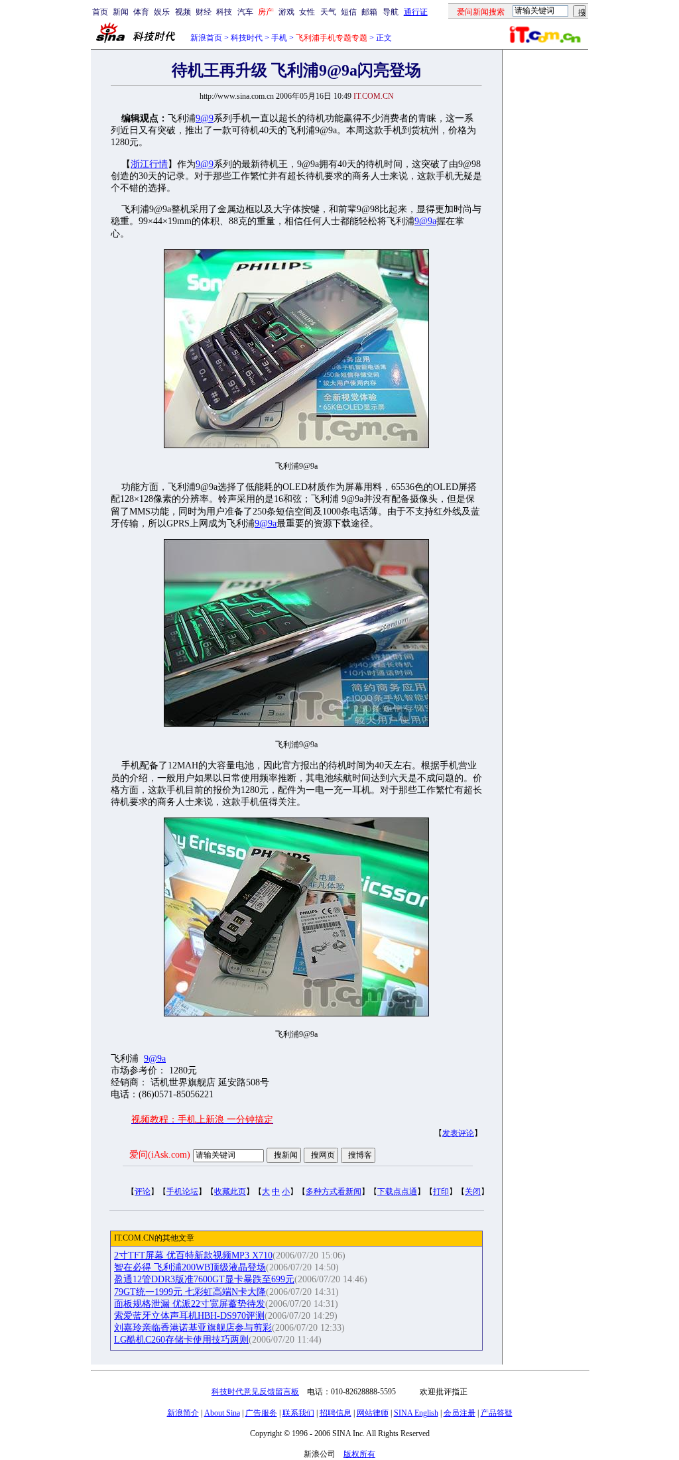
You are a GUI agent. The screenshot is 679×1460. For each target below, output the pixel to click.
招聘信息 (335, 1413)
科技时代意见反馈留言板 (255, 1391)
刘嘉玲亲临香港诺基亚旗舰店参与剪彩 (193, 1328)
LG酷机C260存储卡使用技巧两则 (181, 1340)
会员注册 (459, 1413)
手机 (279, 37)
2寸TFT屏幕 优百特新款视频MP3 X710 (193, 1255)
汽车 (245, 12)
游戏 (286, 12)
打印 (441, 1191)
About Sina (222, 1413)
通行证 (416, 12)
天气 (328, 12)
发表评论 (458, 1133)
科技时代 (247, 37)
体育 (141, 12)
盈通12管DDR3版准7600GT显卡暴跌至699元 (204, 1279)
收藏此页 (230, 1191)
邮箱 (369, 12)
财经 (204, 12)
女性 (307, 12)
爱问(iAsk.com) (159, 1155)
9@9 (205, 118)
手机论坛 (182, 1191)
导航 (391, 12)
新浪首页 (206, 37)
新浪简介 (183, 1413)
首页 (100, 12)
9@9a (425, 221)
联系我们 (298, 1413)
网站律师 (373, 1413)
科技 (224, 12)
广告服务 (261, 1413)
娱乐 (162, 12)
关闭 (473, 1191)
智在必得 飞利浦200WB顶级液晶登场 (190, 1267)
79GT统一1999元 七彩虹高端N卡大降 (190, 1292)
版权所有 (359, 1454)
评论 (143, 1191)
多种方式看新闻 (333, 1191)
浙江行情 (149, 164)
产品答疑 (497, 1413)
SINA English (416, 1413)
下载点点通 (397, 1191)
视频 (183, 12)
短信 (349, 12)
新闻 (121, 12)
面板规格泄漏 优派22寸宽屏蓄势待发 (189, 1304)
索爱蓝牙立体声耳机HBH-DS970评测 (189, 1316)
